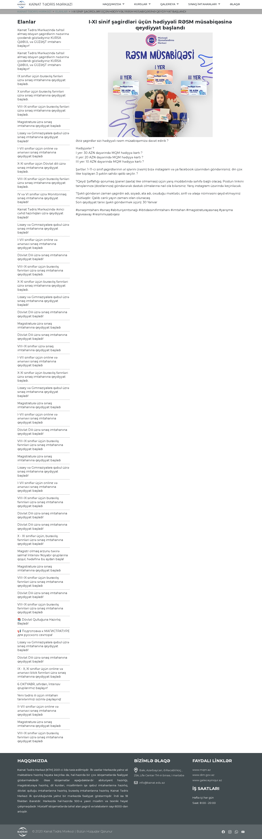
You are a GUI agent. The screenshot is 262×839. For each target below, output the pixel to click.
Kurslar (140, 4)
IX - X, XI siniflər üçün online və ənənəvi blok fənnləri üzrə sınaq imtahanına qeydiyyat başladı (41, 672)
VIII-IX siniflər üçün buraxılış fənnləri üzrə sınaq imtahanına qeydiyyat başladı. (40, 270)
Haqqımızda (112, 4)
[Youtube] (243, 831)
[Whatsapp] (236, 831)
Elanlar (61, 11)
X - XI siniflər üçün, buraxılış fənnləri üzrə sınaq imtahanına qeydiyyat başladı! (40, 540)
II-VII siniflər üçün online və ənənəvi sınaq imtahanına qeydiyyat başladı (38, 710)
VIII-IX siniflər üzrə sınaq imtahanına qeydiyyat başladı (39, 348)
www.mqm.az (201, 769)
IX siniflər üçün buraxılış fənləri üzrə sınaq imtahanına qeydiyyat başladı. (41, 80)
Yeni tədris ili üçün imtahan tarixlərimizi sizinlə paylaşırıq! (39, 697)
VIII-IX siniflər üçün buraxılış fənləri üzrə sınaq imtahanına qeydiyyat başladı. (43, 110)
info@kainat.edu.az (152, 782)
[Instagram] (230, 831)
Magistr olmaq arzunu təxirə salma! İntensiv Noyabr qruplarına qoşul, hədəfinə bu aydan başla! (42, 555)
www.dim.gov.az (203, 774)
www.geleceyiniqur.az (207, 780)
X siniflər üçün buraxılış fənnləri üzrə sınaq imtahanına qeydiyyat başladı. (41, 95)
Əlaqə (235, 4)
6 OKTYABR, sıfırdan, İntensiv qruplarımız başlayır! (38, 686)
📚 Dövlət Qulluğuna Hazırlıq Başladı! (38, 621)
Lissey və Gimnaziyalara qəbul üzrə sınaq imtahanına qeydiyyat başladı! (43, 137)
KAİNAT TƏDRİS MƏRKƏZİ (50, 4)
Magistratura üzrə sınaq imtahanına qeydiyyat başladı (39, 124)
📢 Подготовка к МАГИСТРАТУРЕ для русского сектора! (43, 633)
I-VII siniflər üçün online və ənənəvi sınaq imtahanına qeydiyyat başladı (37, 152)
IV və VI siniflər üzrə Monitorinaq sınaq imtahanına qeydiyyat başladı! (41, 198)
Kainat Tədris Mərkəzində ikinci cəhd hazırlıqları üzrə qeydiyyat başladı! (40, 213)
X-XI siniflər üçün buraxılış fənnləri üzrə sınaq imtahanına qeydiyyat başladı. (42, 285)
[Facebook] (223, 831)
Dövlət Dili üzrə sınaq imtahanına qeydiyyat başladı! (42, 257)
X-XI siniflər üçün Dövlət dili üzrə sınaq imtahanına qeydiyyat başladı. (41, 167)
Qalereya (167, 4)
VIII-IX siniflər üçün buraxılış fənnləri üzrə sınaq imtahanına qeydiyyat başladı (40, 445)
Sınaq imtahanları (202, 4)
